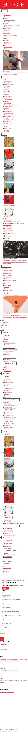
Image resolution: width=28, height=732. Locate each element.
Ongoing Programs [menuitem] (8, 82)
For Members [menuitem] (5, 118)
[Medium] (4, 693)
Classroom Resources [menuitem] (8, 113)
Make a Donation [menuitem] (7, 285)
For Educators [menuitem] (6, 108)
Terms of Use (8, 729)
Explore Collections (6, 580)
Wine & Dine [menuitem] (7, 97)
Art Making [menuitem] (6, 94)
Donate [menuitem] (4, 283)
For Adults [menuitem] (5, 89)
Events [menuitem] (4, 79)
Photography (12, 580)
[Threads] (14, 722)
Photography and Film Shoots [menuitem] (10, 35)
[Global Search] (2, 327)
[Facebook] (0, 693)
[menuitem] (14, 42)
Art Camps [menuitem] (6, 101)
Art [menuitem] (4, 134)
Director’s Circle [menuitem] (7, 273)
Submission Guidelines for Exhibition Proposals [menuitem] (14, 223)
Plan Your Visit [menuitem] (7, 15)
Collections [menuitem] (5, 136)
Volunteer (16, 670)
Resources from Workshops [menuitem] (10, 114)
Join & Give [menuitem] (6, 266)
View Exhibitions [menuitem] (7, 220)
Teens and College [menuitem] (8, 106)
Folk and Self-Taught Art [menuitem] (9, 193)
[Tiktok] (3, 693)
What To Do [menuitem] (6, 373)
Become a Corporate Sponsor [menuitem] (10, 280)
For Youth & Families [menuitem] (7, 99)
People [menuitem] (5, 38)
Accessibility (3, 729)
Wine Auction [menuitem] (7, 86)
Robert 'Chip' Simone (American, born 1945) (12, 585)
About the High (3, 659)
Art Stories (5, 680)
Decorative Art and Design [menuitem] (9, 170)
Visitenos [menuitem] (6, 16)
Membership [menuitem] (5, 268)
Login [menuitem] (5, 45)
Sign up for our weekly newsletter (7, 692)
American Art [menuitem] (7, 159)
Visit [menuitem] (4, 10)
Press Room (9, 659)
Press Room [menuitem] (6, 40)
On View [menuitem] (5, 218)
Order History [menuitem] (7, 50)
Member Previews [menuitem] (8, 123)
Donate (12, 670)
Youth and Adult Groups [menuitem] (9, 26)
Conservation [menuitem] (7, 231)
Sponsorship (8, 670)
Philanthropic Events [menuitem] (8, 84)
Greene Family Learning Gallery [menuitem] (11, 104)
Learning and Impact (19, 659)
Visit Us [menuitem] (4, 13)
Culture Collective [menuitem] (8, 96)
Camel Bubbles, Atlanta (9, 582)
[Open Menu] (2, 330)
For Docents (23, 680)
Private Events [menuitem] (6, 31)
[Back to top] (2, 635)
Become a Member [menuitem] (8, 47)
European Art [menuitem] (7, 182)
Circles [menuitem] (5, 271)
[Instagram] (1, 693)
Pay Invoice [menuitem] (6, 30)
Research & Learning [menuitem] (7, 225)
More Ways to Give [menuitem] (8, 282)
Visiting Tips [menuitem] (7, 21)
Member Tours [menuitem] (7, 121)
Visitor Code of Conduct (15, 660)
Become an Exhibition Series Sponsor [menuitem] (12, 221)
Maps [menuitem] (5, 18)
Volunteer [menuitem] (6, 278)
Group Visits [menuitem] (5, 23)
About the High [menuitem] (6, 36)
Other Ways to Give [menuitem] (7, 277)
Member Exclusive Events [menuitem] (9, 119)
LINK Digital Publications (14, 680)
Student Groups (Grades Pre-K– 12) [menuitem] (11, 25)
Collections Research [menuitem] (8, 230)
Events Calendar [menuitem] (7, 81)
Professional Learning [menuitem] (8, 111)
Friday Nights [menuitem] (7, 91)
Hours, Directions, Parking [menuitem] (9, 20)
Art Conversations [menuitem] (8, 92)
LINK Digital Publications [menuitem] (9, 116)
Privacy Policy (14, 729)
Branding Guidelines (5, 660)
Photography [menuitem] (7, 216)
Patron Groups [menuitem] (7, 28)
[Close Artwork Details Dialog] (11, 588)
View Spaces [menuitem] (7, 33)
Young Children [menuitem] (7, 103)
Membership (2, 670)
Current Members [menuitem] (8, 124)
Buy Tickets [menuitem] (6, 48)
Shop (1, 680)
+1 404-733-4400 (3, 649)
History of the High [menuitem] (8, 43)
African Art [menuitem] (6, 148)
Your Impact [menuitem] (6, 287)
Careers (13, 659)
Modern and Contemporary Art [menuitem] (10, 205)
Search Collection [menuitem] (8, 226)
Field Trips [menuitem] (6, 109)
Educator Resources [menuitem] (8, 228)
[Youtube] (6, 693)
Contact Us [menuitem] (6, 42)
